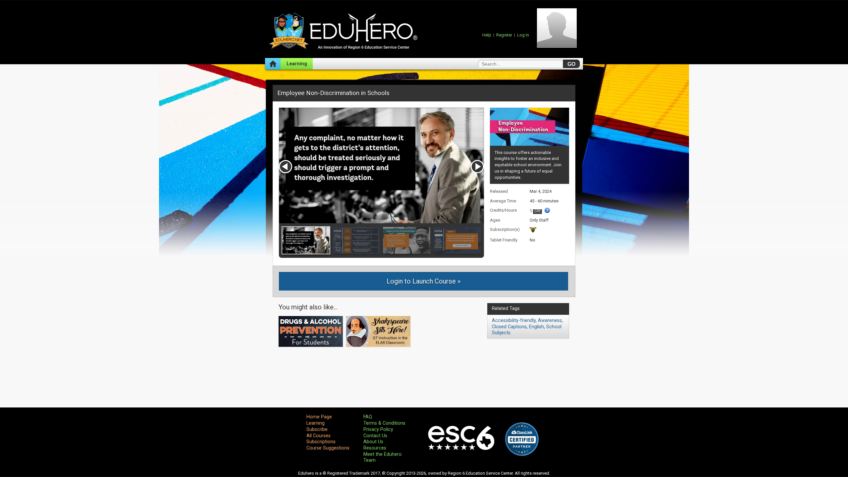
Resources (374, 448)
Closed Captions (509, 327)
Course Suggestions (327, 448)
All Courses (318, 436)
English (536, 327)
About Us (373, 442)
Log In (523, 34)
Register (504, 34)
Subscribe (317, 429)
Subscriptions (321, 442)
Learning (297, 64)
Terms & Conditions (384, 423)
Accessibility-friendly (514, 320)
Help (486, 34)
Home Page (319, 417)
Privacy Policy (378, 429)
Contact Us (375, 436)
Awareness (550, 320)
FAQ (367, 417)
